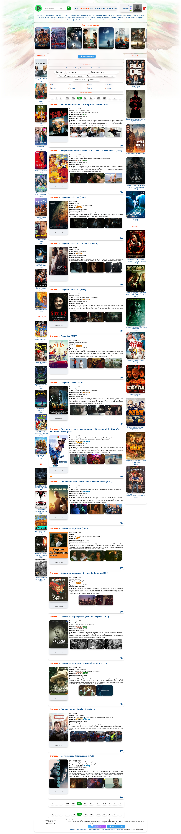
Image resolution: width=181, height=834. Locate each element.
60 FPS (90, 85)
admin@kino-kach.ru (94, 829)
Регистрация (126, 8)
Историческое (62, 17)
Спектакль (98, 20)
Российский (40, 15)
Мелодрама (53, 17)
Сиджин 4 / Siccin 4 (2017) (73, 197)
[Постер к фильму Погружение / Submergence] (58, 787)
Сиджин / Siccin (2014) (72, 382)
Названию (69, 68)
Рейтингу (76, 68)
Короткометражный (82, 17)
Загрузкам (94, 68)
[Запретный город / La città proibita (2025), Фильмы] (106, 48)
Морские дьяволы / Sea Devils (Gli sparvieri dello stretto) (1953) (91, 150)
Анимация (84, 15)
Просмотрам (102, 68)
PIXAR (109, 88)
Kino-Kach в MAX (98, 826)
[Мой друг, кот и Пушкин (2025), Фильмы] (122, 48)
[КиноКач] (38, 8)
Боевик (92, 17)
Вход (128, 10)
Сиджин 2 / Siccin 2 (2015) (73, 289)
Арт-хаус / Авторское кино (71, 15)
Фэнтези (119, 15)
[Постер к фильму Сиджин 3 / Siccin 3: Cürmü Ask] (58, 274)
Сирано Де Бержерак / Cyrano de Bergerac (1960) (85, 617)
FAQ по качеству (82, 829)
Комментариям (85, 68)
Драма (47, 17)
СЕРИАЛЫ (95, 8)
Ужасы (135, 15)
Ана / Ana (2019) (69, 336)
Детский (91, 15)
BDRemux (72, 88)
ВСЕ (76, 8)
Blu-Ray (53, 88)
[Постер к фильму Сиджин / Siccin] (58, 414)
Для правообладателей (108, 829)
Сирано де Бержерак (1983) (74, 528)
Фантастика (111, 15)
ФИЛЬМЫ (84, 8)
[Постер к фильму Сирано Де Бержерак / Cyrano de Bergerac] (58, 648)
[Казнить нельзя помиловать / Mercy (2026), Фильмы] (42, 48)
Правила (119, 829)
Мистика (120, 17)
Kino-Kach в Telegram (88, 56)
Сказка (105, 20)
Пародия (41, 17)
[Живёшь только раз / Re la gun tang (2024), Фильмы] (138, 48)
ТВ (115, 8)
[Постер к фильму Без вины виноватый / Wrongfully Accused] (58, 135)
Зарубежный (50, 15)
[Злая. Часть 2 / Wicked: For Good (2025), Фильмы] (90, 48)
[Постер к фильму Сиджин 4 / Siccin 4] (58, 228)
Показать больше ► (86, 92)
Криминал (71, 17)
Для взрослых (122, 20)
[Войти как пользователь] (137, 8)
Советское (58, 15)
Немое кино (113, 20)
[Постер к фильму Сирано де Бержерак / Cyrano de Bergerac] (58, 601)
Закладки (72, 829)
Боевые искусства (60, 20)
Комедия (141, 15)
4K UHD (109, 85)
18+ (52, 85)
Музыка (140, 17)
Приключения (127, 15)
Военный (134, 17)
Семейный (79, 20)
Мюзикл (86, 20)
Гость (130, 6)
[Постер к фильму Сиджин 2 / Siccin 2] (58, 321)
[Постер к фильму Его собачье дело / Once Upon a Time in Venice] (58, 513)
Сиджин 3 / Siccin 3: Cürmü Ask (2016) (79, 243)
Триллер (98, 17)
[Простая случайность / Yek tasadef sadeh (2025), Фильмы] (74, 48)
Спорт (92, 20)
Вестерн (127, 17)
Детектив (113, 17)
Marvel (90, 88)
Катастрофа (71, 20)
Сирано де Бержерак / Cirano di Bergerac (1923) (84, 663)
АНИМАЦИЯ (107, 8)
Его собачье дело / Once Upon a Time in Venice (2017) (86, 481)
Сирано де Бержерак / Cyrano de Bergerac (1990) (84, 573)
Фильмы (54, 104)
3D (70, 85)
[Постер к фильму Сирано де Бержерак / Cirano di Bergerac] (58, 694)
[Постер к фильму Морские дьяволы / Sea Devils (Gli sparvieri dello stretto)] (58, 182)
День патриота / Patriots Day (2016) (78, 709)
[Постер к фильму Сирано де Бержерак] (58, 557)
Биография (105, 17)
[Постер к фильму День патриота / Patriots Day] (58, 740)
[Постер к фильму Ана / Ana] (58, 367)
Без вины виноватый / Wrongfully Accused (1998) (85, 104)
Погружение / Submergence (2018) (77, 756)
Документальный (101, 15)
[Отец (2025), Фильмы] (58, 48)
